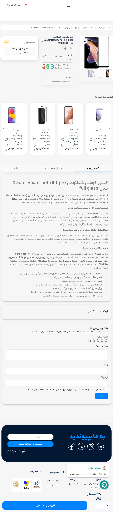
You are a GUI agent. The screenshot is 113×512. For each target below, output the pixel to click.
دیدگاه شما (102, 346)
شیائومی (85, 27)
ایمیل (104, 377)
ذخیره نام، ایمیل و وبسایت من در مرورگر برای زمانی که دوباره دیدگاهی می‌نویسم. (66, 390)
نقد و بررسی (93, 168)
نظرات (17, 168)
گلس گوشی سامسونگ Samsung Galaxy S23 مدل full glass (45, 137)
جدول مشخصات (53, 168)
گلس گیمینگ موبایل (98, 27)
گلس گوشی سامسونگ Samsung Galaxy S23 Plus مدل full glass (72, 137)
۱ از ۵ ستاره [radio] (106, 340)
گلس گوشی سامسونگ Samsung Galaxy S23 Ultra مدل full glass (100, 137)
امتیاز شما (102, 337)
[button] (52, 66)
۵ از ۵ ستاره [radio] (89, 340)
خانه (109, 27)
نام (106, 365)
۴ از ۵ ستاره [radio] (93, 340)
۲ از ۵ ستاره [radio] (102, 340)
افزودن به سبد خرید (45, 505)
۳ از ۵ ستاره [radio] (98, 340)
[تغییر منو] (68, 5)
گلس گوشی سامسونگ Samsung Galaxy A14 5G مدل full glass (15, 137)
